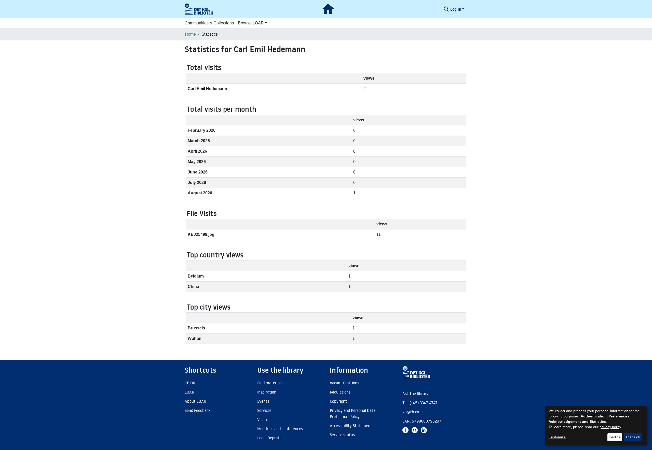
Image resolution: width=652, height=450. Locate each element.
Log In (455, 9)
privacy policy (610, 427)
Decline (615, 437)
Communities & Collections (209, 23)
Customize (557, 437)
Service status (342, 434)
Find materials (269, 382)
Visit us (263, 419)
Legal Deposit (269, 437)
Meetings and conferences (280, 428)
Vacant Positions (344, 382)
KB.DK (190, 382)
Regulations (340, 392)
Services (264, 410)
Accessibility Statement (351, 425)
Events (263, 401)
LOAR (189, 392)
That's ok (632, 437)
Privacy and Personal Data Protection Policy (352, 413)
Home (190, 34)
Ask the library (415, 393)
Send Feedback (197, 410)
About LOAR (195, 401)
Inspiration (266, 392)
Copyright (338, 401)
